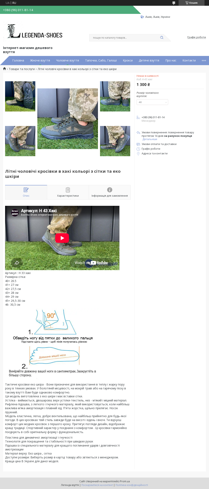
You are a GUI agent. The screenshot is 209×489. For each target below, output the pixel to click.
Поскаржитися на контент (97, 485)
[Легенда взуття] (33, 32)
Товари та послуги (22, 69)
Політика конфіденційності (132, 485)
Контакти (189, 60)
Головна (18, 60)
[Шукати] (162, 37)
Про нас (170, 60)
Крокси (128, 60)
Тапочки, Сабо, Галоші (101, 60)
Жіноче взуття (40, 60)
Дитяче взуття (149, 60)
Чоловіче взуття (67, 60)
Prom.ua (125, 481)
